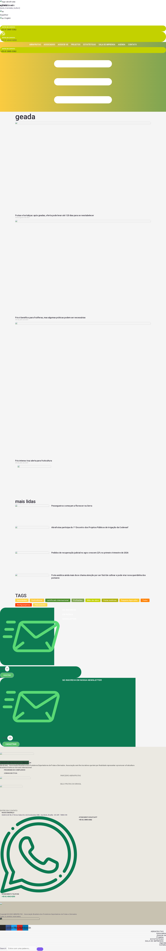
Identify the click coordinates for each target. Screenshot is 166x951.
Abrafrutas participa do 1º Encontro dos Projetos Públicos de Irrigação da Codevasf (89, 527)
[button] (83, 931)
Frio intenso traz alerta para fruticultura (33, 460)
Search (3, 948)
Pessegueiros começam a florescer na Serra (71, 506)
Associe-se (63, 44)
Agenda (121, 44)
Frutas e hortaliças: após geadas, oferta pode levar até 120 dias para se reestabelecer (54, 215)
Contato (132, 44)
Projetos (75, 44)
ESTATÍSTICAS (89, 44)
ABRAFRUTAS (35, 44)
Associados (49, 44)
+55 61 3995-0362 (85, 820)
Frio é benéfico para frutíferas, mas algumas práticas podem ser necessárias (50, 317)
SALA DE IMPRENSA (107, 44)
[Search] (40, 949)
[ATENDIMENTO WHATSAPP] (38, 892)
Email (2, 668)
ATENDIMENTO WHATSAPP (88, 817)
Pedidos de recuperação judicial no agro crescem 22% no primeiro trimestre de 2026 (89, 552)
